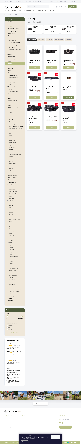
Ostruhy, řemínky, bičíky (13, 65)
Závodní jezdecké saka (13, 91)
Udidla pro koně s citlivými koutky (16, 126)
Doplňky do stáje (12, 296)
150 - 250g (12, 238)
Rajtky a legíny (12, 200)
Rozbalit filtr (14, 332)
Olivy (10, 159)
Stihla (10, 170)
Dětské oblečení (12, 40)
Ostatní (10, 89)
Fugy (10, 145)
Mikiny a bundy (12, 82)
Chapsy (10, 61)
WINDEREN (10, 300)
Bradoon (10, 135)
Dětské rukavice (12, 47)
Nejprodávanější (58, 39)
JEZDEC (10, 26)
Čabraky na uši (12, 224)
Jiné (10, 207)
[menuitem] (7, 11)
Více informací (31, 438)
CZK (73, 1)
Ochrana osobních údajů (9, 433)
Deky (10, 226)
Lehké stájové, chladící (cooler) (15, 231)
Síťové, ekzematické (13, 256)
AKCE (10, 327)
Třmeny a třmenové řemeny (15, 289)
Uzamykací (11, 172)
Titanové (10, 121)
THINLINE (10, 298)
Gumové (11, 110)
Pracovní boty (12, 198)
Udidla (10, 293)
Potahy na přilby (12, 31)
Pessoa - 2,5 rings (12, 163)
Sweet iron (11, 117)
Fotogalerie (28, 1)
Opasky (10, 63)
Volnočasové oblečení (13, 75)
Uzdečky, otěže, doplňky (14, 291)
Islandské (11, 149)
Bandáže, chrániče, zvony (14, 219)
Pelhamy (11, 161)
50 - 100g (12, 235)
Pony (10, 282)
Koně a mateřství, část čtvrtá (13, 370)
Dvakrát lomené (12, 142)
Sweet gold (11, 119)
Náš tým (6, 1)
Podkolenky (11, 68)
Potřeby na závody (12, 86)
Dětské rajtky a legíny (13, 45)
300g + (11, 240)
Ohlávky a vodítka (12, 270)
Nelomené (11, 156)
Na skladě (11, 325)
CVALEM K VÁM (11, 24)
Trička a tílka (11, 84)
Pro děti (10, 38)
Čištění (10, 221)
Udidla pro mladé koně (14, 131)
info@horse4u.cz (65, 419)
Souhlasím (56, 437)
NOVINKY (10, 21)
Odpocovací (11, 259)
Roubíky (10, 165)
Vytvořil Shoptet (63, 442)
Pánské (10, 210)
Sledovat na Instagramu (41, 403)
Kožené (10, 112)
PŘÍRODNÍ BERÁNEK (12, 100)
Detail (34, 67)
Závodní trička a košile (13, 93)
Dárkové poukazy (12, 33)
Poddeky (11, 254)
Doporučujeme (32, 39)
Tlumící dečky (12, 284)
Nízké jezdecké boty (13, 191)
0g (10, 245)
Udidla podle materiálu (13, 107)
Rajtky (9, 70)
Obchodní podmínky (8, 431)
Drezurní (11, 277)
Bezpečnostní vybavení (13, 28)
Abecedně (68, 39)
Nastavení (24, 441)
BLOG (11, 1)
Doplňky (10, 54)
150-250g (12, 249)
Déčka (10, 138)
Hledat (47, 6)
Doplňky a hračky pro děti (14, 42)
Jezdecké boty (11, 59)
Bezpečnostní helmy (13, 186)
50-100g (11, 247)
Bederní (10, 228)
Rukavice (10, 72)
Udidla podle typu (12, 124)
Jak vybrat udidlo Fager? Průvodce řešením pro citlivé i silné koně (14, 381)
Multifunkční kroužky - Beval (15, 154)
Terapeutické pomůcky (14, 286)
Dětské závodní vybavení (14, 52)
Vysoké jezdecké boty (14, 193)
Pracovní (11, 205)
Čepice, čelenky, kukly (13, 77)
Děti (9, 35)
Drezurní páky (12, 140)
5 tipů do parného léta (12, 372)
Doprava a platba (8, 429)
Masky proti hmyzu (13, 265)
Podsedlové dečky (12, 177)
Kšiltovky (11, 79)
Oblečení (11, 214)
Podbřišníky (11, 272)
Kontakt (6, 437)
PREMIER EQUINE (12, 182)
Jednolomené (12, 147)
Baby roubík (11, 168)
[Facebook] (60, 422)
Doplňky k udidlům (12, 175)
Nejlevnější (41, 39)
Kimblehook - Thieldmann (14, 152)
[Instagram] (63, 422)
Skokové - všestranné (13, 279)
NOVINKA (11, 329)
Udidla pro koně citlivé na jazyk (15, 128)
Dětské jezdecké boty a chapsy (15, 49)
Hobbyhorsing (11, 56)
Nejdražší (49, 39)
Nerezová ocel (12, 114)
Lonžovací (11, 261)
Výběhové (11, 242)
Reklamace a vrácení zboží (10, 435)
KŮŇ (9, 96)
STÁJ (9, 98)
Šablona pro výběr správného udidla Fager (13, 378)
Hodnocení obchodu (19, 1)
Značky (9, 303)
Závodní (11, 203)
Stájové (10, 233)
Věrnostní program (37, 1)
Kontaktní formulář (65, 427)
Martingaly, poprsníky (13, 268)
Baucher (10, 133)
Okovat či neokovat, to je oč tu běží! (14, 375)
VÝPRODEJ (10, 103)
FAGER (9, 105)
